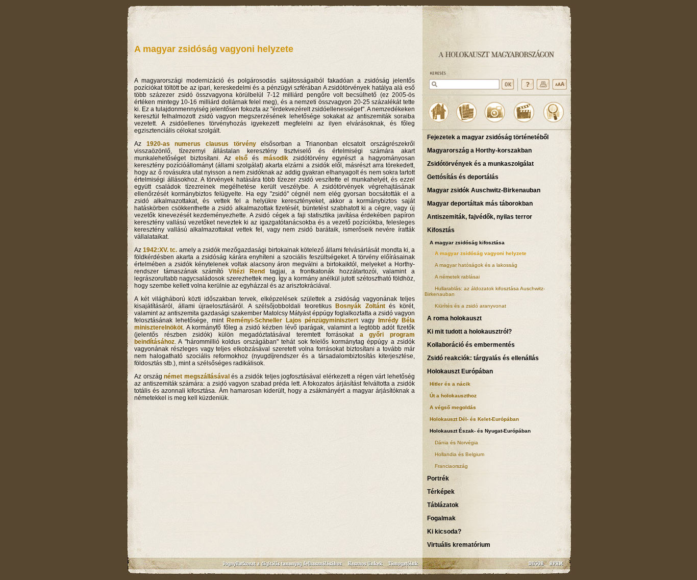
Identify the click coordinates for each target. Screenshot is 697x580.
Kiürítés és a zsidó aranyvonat (470, 306)
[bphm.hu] (556, 567)
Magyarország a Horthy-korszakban (479, 150)
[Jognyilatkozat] (283, 567)
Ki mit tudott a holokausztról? (469, 331)
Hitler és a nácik (450, 384)
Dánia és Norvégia (456, 442)
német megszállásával (197, 376)
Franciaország (451, 466)
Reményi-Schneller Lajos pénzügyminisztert (292, 320)
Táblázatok (443, 505)
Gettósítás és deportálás (463, 177)
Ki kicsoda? (444, 531)
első (241, 158)
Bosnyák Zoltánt (360, 306)
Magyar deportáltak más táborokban (480, 203)
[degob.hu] (537, 567)
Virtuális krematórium (458, 544)
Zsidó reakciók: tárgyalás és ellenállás (483, 358)
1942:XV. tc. (160, 250)
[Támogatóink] (403, 567)
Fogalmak (441, 518)
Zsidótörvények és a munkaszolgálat (480, 163)
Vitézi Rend (247, 271)
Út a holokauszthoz (453, 395)
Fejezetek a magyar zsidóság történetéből (488, 137)
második (275, 158)
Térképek (441, 491)
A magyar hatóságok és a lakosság (476, 265)
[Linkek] (365, 567)
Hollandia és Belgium (459, 454)
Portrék (438, 478)
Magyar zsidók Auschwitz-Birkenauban (483, 190)
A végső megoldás (453, 407)
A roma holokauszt (454, 318)
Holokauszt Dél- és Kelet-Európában (474, 419)
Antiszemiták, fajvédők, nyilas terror (479, 216)
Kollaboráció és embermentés (471, 344)
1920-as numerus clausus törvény (201, 143)
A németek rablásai (457, 277)
